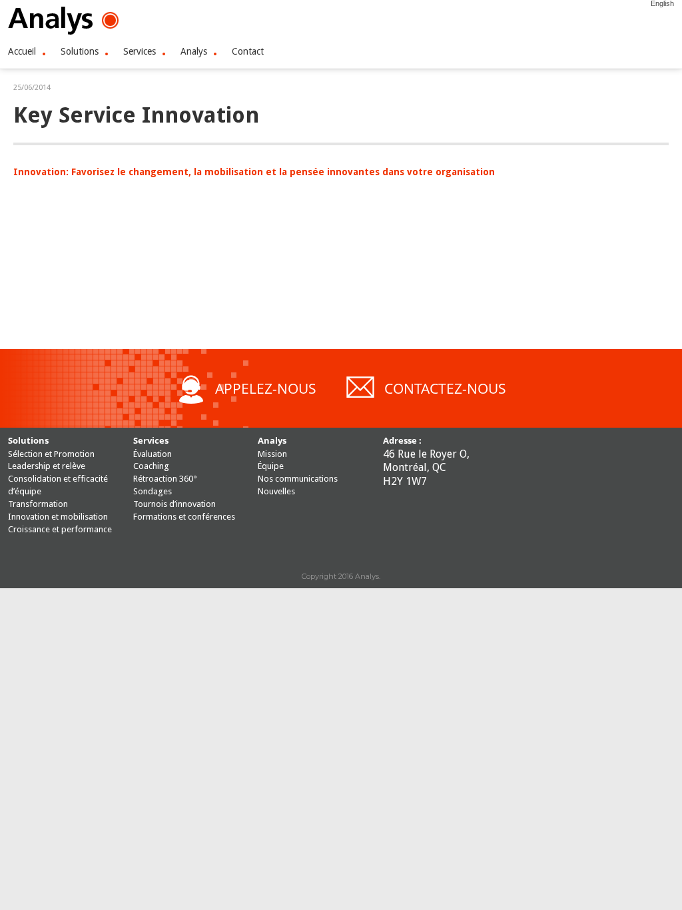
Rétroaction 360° (165, 479)
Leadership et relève (46, 466)
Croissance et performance (60, 529)
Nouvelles (276, 491)
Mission (272, 454)
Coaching (151, 466)
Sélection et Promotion (51, 454)
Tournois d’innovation (174, 504)
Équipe (271, 466)
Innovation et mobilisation (58, 517)
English (662, 3)
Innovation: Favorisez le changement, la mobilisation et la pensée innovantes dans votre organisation (254, 172)
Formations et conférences (184, 517)
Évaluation (152, 454)
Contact (248, 51)
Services (139, 51)
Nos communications (298, 479)
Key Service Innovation (136, 115)
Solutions (80, 51)
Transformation (38, 504)
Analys (193, 51)
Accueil (22, 51)
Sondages (152, 491)
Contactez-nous (445, 388)
